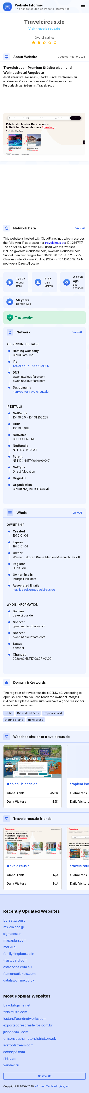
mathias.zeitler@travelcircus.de (34, 589)
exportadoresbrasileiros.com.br (28, 1025)
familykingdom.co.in (18, 954)
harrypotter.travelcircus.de (31, 391)
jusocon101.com (15, 1032)
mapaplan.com (14, 940)
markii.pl (9, 947)
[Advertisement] (44, 100)
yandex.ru (11, 1065)
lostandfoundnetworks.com (24, 1018)
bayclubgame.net (16, 1005)
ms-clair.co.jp (13, 927)
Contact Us (44, 1076)
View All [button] (80, 228)
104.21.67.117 (21, 366)
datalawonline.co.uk (18, 980)
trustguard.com (15, 960)
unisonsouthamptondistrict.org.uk (29, 1038)
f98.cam (9, 1058)
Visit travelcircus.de (44, 29)
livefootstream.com (18, 1045)
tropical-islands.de (22, 784)
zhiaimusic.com (15, 1012)
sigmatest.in (12, 934)
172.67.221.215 (39, 366)
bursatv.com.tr (14, 920)
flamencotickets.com (19, 974)
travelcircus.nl (18, 866)
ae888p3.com (14, 1052)
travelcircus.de (55, 242)
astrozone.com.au (17, 967)
